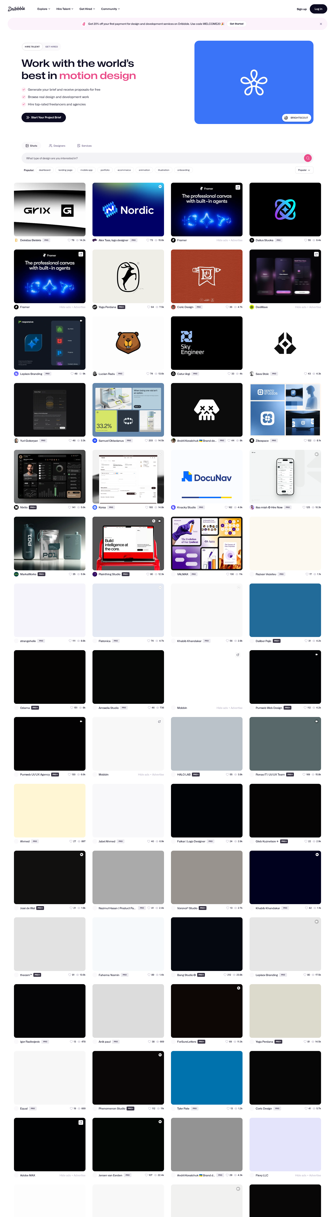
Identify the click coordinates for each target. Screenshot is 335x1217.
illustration (163, 170)
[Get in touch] (63, 230)
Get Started (236, 23)
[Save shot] (71, 230)
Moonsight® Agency (297, 122)
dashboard (44, 170)
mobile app (86, 170)
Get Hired (85, 8)
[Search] (308, 158)
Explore (42, 8)
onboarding (183, 170)
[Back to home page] (16, 8)
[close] (321, 24)
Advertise (237, 240)
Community (109, 8)
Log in (318, 8)
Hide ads (222, 240)
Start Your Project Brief (46, 117)
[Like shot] (79, 230)
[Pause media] (201, 118)
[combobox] (162, 158)
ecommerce (124, 170)
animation (144, 170)
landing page (65, 170)
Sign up (302, 9)
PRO (46, 240)
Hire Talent (63, 8)
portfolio (105, 170)
